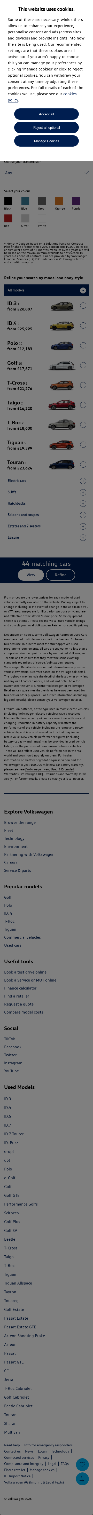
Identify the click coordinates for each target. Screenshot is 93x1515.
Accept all (46, 114)
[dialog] (46, 757)
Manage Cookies (46, 141)
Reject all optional (46, 128)
